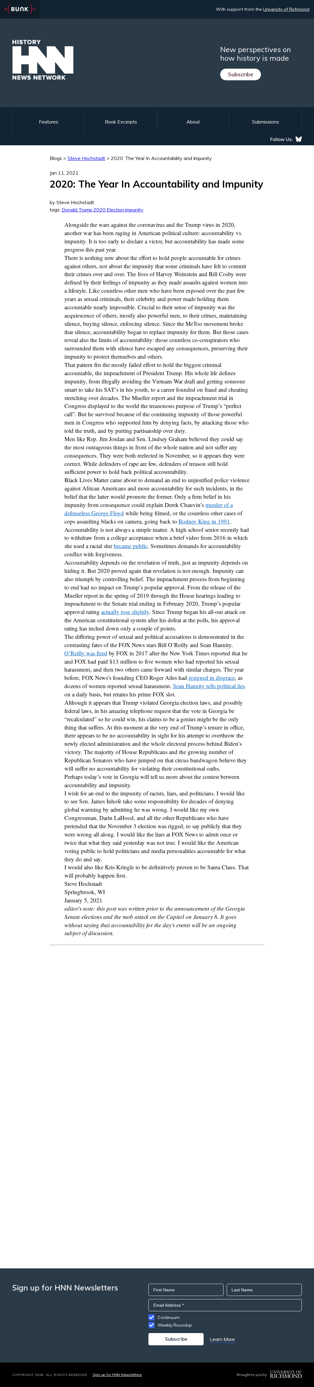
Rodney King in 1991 (204, 521)
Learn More (222, 1339)
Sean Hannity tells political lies (209, 686)
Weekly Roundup (175, 1325)
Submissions (265, 122)
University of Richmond (286, 9)
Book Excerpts (121, 122)
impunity (134, 210)
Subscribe (240, 74)
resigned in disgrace (212, 677)
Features (48, 122)
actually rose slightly (125, 611)
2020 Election (108, 210)
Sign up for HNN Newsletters (117, 1374)
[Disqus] (157, 1022)
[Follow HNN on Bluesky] (299, 139)
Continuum (169, 1317)
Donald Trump (77, 210)
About (193, 122)
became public (130, 546)
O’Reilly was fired (85, 653)
